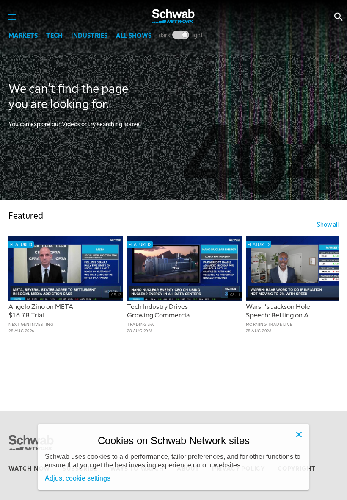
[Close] (298, 434)
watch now (29, 468)
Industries (89, 35)
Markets (23, 35)
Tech (54, 35)
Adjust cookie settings (77, 478)
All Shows (133, 35)
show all (328, 224)
